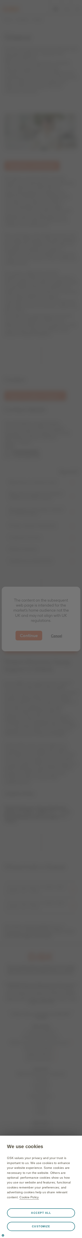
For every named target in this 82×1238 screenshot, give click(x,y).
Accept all (41, 1212)
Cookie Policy (29, 1197)
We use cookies (25, 1146)
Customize (41, 1226)
